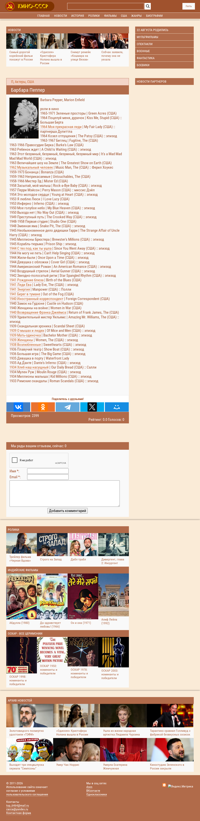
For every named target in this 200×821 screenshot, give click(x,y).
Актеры (20, 82)
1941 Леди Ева (20, 284)
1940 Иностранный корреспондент (36, 299)
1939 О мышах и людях (26, 330)
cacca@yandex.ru (17, 809)
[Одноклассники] (43, 407)
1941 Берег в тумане (24, 294)
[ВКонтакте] (18, 407)
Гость (189, 6)
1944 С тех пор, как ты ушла (30, 248)
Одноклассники (96, 794)
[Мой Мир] (117, 407)
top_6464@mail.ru (17, 805)
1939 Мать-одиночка (25, 335)
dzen (89, 787)
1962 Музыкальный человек (31, 167)
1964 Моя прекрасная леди (61, 127)
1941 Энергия (19, 289)
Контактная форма (18, 813)
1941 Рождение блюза (26, 280)
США (30, 82)
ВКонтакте (93, 791)
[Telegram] (67, 407)
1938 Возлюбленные (25, 344)
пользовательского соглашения (27, 794)
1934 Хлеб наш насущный (29, 367)
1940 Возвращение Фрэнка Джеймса (37, 312)
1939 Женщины (21, 340)
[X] (92, 407)
